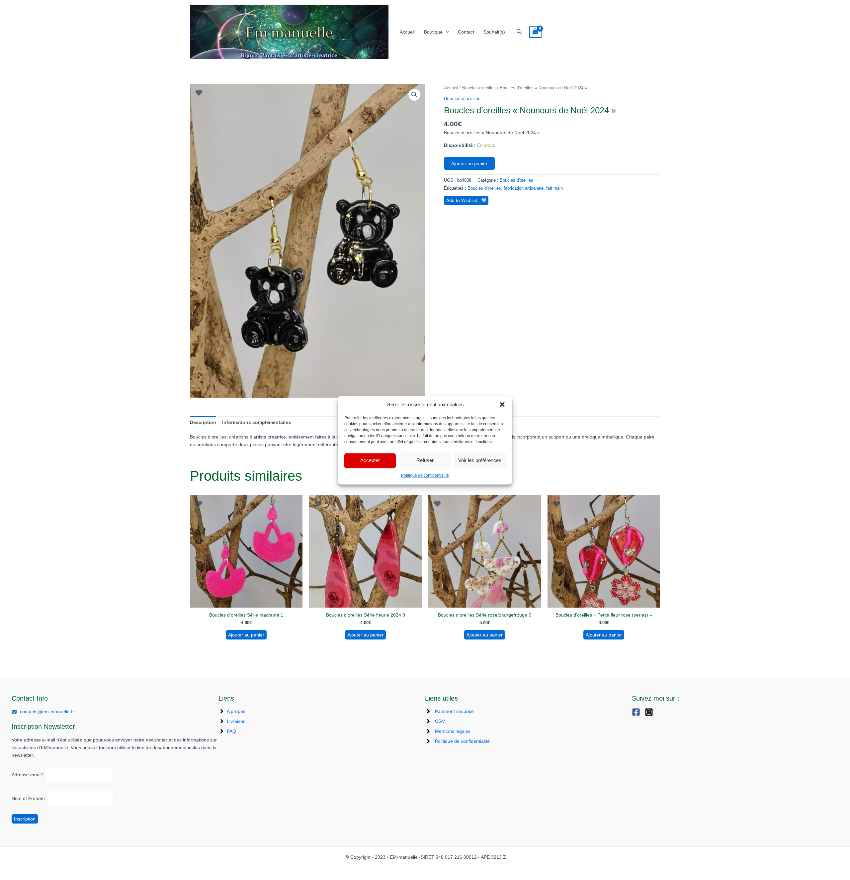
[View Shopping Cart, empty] (535, 32)
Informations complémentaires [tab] (256, 422)
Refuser (425, 460)
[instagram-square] (650, 712)
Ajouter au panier (469, 163)
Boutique (433, 32)
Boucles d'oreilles (479, 87)
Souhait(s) (494, 32)
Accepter (370, 460)
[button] (502, 404)
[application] (446, 32)
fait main (554, 188)
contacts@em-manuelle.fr (47, 711)
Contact (466, 32)
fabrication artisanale (524, 188)
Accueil (407, 32)
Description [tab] (203, 422)
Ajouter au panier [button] (246, 634)
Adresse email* (27, 774)
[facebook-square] (637, 712)
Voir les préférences (479, 460)
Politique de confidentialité (425, 475)
